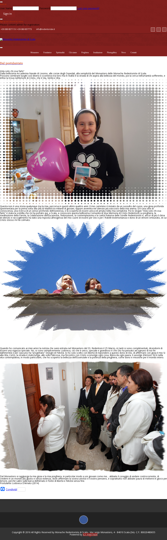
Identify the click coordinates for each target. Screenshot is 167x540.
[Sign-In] (164, 29)
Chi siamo (73, 52)
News (123, 52)
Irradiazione (97, 52)
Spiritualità (60, 52)
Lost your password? (88, 8)
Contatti (133, 52)
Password (44, 8)
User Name (6, 8)
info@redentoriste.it (45, 29)
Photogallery (112, 52)
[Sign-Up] (159, 29)
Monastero (34, 52)
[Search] (153, 29)
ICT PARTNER (90, 534)
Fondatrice (47, 52)
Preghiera (85, 52)
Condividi (11, 489)
